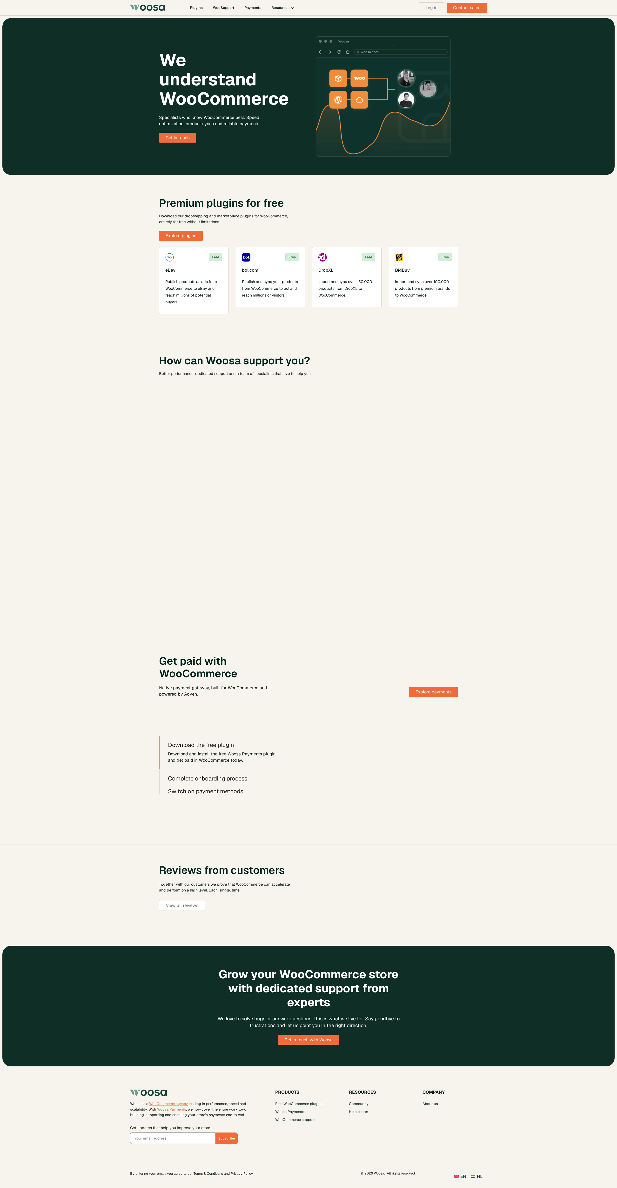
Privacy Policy (242, 1173)
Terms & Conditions (208, 1173)
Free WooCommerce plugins (298, 1103)
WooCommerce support (295, 1119)
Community (359, 1103)
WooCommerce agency (168, 1103)
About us (430, 1103)
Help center (358, 1111)
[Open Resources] (292, 8)
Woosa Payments (171, 1109)
